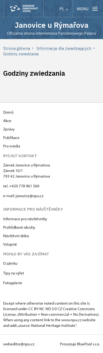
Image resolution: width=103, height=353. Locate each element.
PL (62, 8)
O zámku (10, 263)
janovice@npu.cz (29, 195)
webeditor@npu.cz (18, 343)
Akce (7, 120)
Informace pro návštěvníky (25, 218)
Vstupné (10, 244)
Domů (8, 112)
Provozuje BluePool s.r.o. (80, 343)
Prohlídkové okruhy (19, 227)
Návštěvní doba (16, 235)
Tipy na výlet (13, 272)
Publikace (11, 137)
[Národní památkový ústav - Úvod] (24, 8)
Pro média (11, 145)
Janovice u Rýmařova (51, 25)
